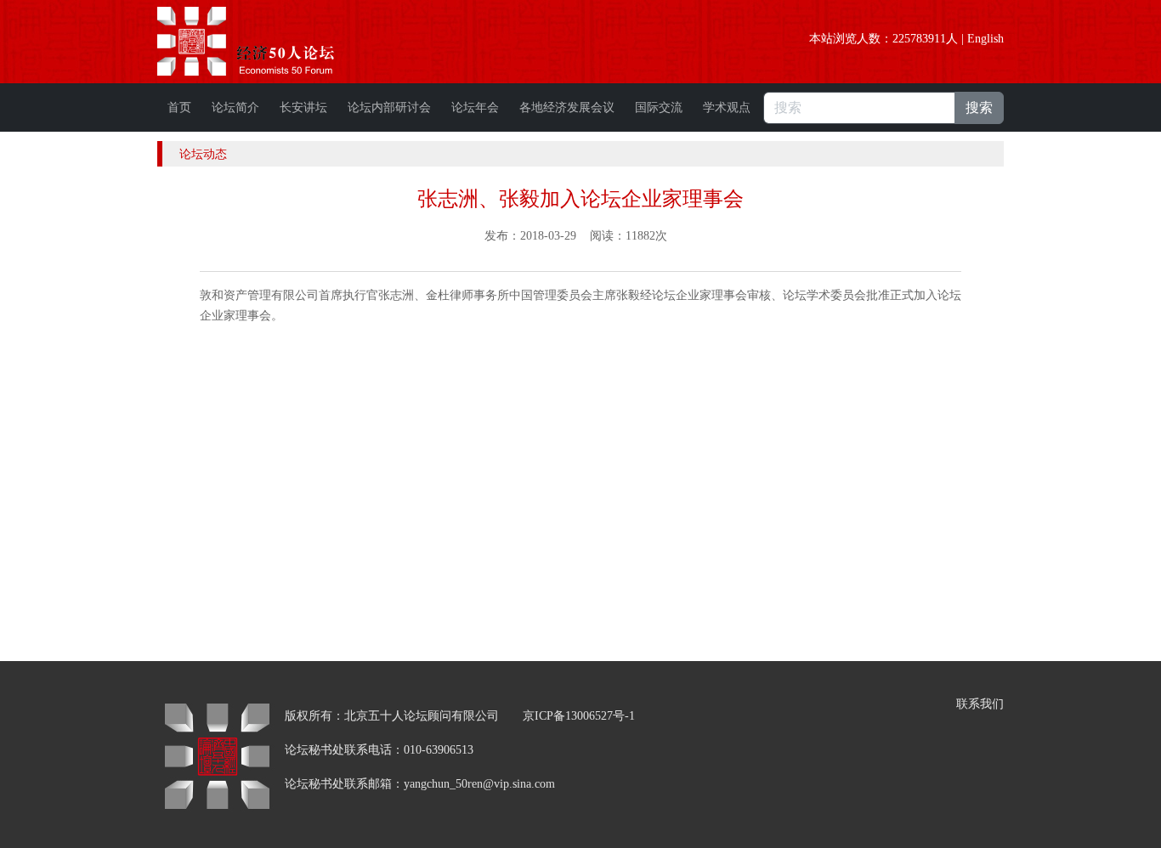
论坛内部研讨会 (389, 107)
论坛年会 (475, 107)
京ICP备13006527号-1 (579, 715)
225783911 (919, 38)
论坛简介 (235, 107)
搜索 (979, 107)
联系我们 (980, 704)
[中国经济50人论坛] (265, 41)
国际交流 (658, 107)
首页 (179, 107)
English (985, 38)
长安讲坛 (303, 107)
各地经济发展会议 (566, 107)
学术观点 (726, 107)
